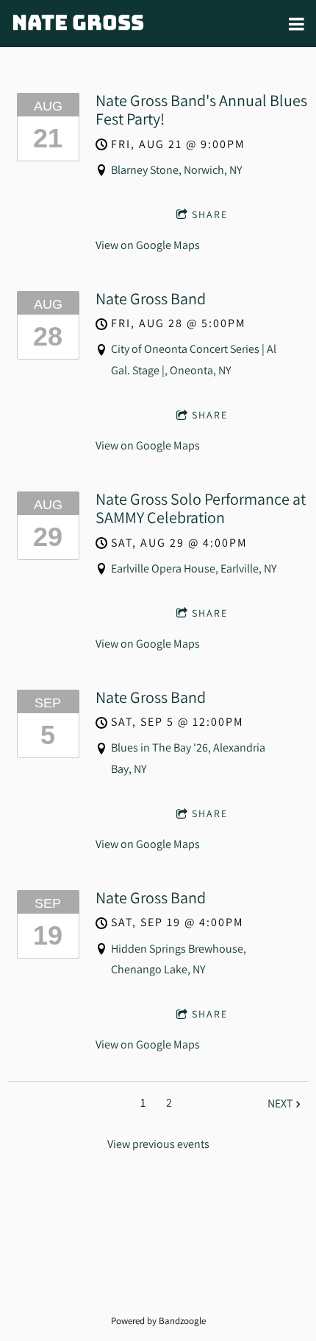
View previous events (158, 1144)
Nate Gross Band (151, 298)
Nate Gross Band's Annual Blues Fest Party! (201, 109)
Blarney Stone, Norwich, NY (176, 170)
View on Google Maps (148, 245)
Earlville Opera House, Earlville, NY (193, 568)
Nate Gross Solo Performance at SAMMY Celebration (201, 508)
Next (280, 1103)
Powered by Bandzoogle (158, 1320)
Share (210, 214)
